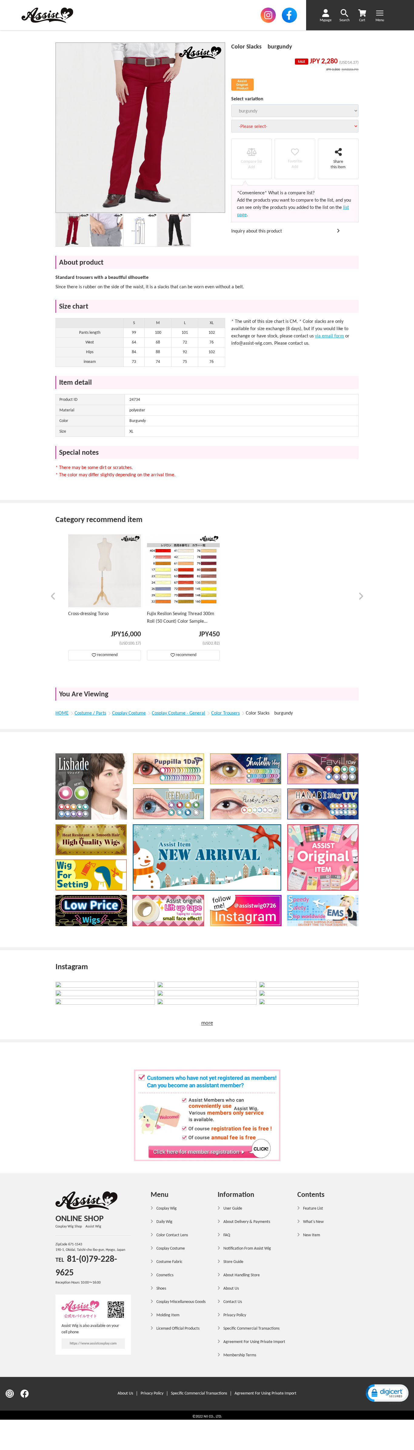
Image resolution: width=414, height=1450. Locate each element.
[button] (53, 597)
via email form (329, 336)
